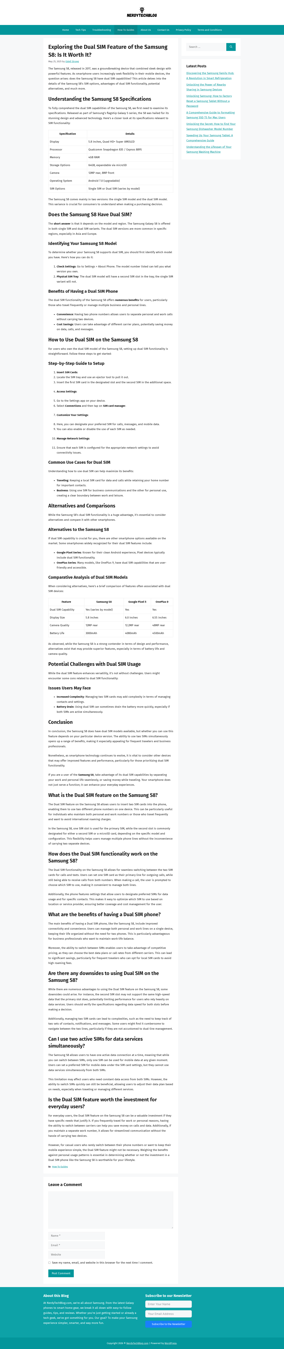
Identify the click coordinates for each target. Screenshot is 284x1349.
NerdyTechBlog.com (137, 1343)
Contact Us (163, 29)
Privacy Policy (183, 29)
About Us (146, 29)
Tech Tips (80, 29)
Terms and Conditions (210, 29)
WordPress (171, 1343)
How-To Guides (126, 29)
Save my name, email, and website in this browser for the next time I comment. (102, 1262)
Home (65, 29)
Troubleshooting (101, 29)
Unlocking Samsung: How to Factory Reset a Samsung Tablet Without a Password (209, 101)
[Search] (231, 47)
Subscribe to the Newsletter (168, 1324)
